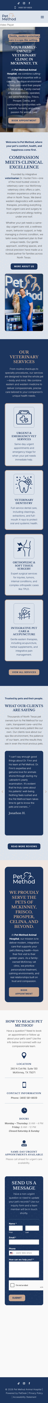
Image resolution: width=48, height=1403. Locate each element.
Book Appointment (24, 120)
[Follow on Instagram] (24, 3)
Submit (17, 1297)
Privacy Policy (36, 1393)
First (11, 1232)
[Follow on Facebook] (29, 3)
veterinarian (12, 178)
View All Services (24, 672)
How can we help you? (21, 1259)
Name (13, 1223)
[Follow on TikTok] (19, 3)
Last (27, 1232)
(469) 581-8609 (25, 7)
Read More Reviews (24, 846)
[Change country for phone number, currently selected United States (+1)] (12, 1253)
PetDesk (23, 1393)
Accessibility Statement (24, 1397)
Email (12, 1237)
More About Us (24, 266)
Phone (12, 1248)
